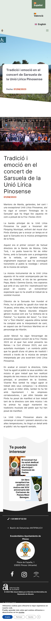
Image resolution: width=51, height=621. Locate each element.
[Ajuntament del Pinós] (2, 30)
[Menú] (47, 30)
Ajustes (30, 617)
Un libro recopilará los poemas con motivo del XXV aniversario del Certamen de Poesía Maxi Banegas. (21, 489)
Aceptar (7, 617)
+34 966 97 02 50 (18, 519)
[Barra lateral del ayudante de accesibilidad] (3, 40)
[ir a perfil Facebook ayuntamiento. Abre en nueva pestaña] (12, 574)
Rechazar (19, 617)
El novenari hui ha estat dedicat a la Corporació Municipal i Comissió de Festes (30, 466)
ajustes (21, 612)
